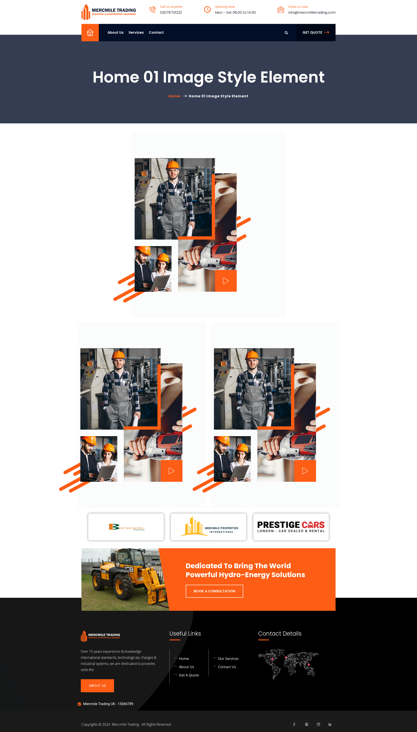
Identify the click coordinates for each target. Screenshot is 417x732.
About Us (116, 32)
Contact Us (227, 666)
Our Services (228, 658)
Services (136, 32)
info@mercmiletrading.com (312, 12)
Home (92, 38)
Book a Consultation (214, 591)
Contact (156, 32)
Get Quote (312, 32)
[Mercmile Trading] (108, 12)
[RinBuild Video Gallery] (226, 281)
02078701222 (171, 12)
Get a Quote (189, 675)
